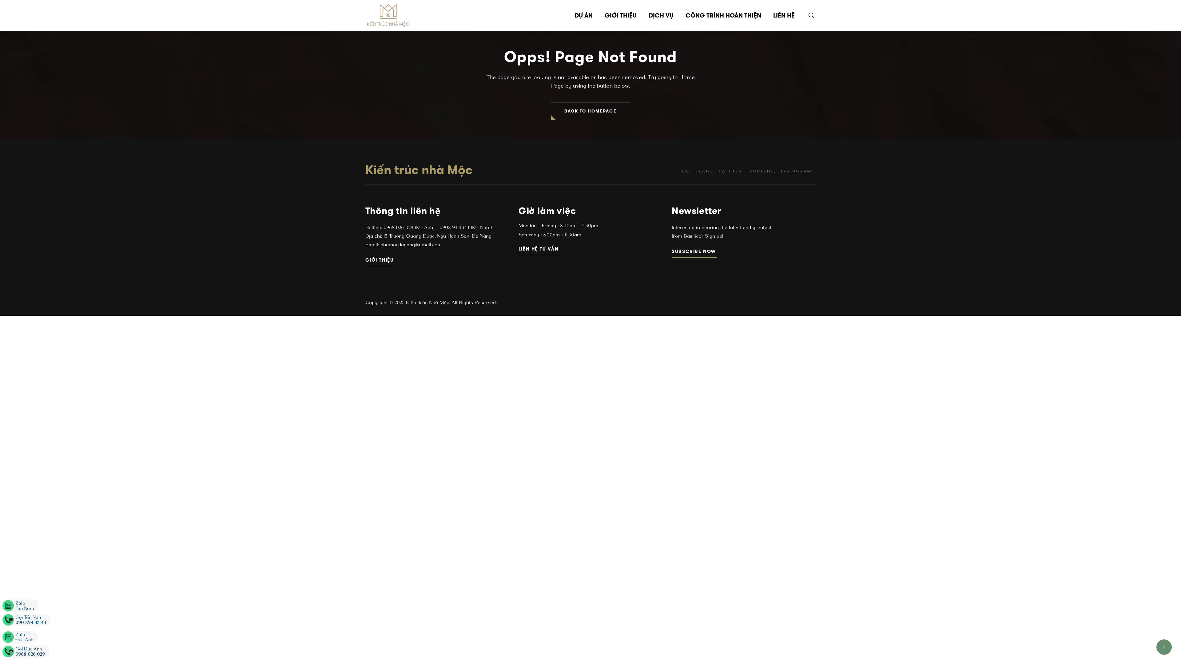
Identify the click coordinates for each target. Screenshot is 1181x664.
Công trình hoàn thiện (723, 15)
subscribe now (694, 251)
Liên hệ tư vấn (539, 248)
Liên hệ (784, 15)
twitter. (731, 171)
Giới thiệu (621, 15)
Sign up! (713, 236)
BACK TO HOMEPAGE (590, 111)
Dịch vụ (661, 15)
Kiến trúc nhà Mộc (418, 169)
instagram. (797, 171)
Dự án (584, 15)
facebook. (697, 171)
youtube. (762, 171)
